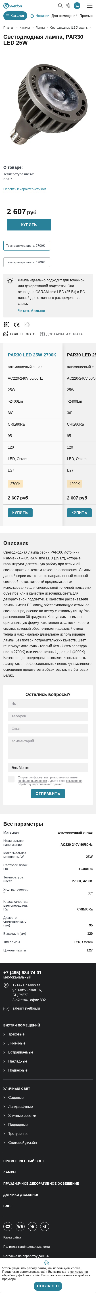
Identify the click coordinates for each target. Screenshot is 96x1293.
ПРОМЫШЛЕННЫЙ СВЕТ (23, 1161)
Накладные (17, 1061)
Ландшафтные (20, 1106)
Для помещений (64, 16)
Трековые (16, 1034)
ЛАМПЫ (10, 1172)
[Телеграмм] (44, 1226)
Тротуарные (18, 1134)
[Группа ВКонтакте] (32, 1226)
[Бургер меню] (90, 5)
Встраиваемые (20, 1052)
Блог (8, 1206)
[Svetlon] (12, 6)
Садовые (16, 1097)
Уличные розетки (22, 1115)
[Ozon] (7, 1226)
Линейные (16, 1043)
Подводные (18, 1125)
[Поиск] (60, 5)
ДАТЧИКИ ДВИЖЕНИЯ (21, 1195)
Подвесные (17, 1070)
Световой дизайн (22, 1143)
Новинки (42, 16)
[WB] (20, 1226)
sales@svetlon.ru (26, 1008)
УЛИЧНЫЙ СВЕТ (16, 1088)
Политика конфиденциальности (26, 1246)
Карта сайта (12, 1237)
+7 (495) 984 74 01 (22, 972)
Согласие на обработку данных (26, 1256)
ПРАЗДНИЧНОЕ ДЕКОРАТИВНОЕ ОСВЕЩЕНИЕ (41, 1183)
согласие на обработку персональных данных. (50, 782)
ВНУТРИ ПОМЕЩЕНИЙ (21, 1025)
